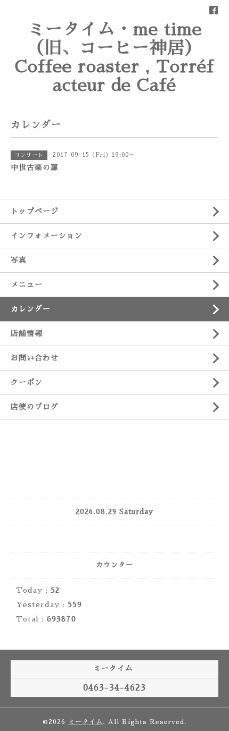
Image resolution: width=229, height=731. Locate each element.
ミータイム (85, 722)
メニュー (27, 284)
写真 (19, 260)
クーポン (27, 382)
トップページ (35, 211)
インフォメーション (47, 235)
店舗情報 (27, 333)
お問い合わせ (35, 358)
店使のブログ (35, 406)
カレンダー (31, 309)
